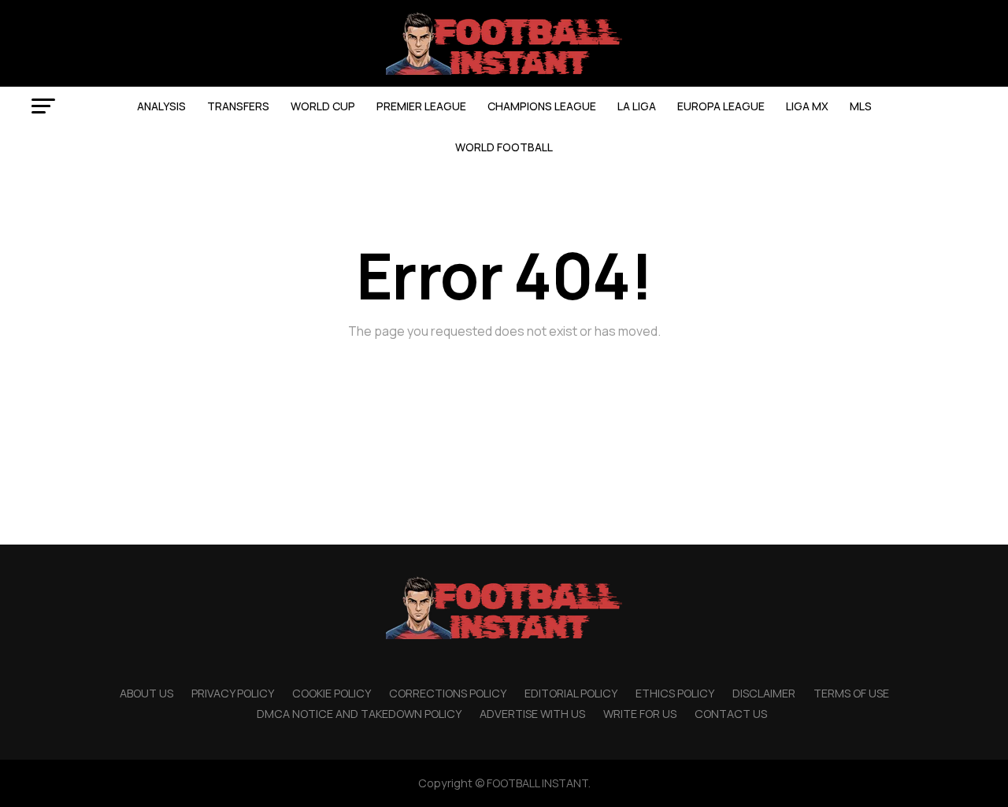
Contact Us (731, 713)
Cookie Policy (331, 693)
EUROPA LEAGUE (721, 106)
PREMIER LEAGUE (421, 106)
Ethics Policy (675, 693)
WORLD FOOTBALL (504, 146)
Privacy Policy (232, 693)
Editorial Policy (570, 693)
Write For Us (639, 713)
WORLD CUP (323, 106)
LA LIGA (636, 106)
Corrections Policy (447, 693)
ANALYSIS (161, 106)
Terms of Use (851, 693)
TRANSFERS (238, 106)
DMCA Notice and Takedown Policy (359, 713)
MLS (861, 106)
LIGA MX (807, 106)
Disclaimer (763, 693)
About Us (146, 693)
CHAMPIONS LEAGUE (541, 106)
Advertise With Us (532, 713)
